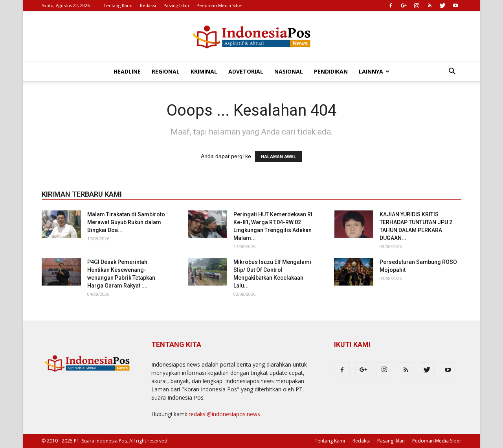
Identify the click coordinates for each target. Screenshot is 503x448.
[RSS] (429, 5)
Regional (166, 71)
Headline (127, 71)
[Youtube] (455, 5)
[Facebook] (391, 5)
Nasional (288, 71)
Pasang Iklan (176, 5)
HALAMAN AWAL (278, 156)
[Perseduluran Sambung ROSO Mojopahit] (353, 272)
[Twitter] (442, 5)
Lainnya (371, 71)
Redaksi (148, 5)
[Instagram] (416, 5)
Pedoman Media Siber (219, 5)
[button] (451, 72)
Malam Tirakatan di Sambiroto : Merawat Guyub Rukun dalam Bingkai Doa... (127, 222)
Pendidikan (331, 71)
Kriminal (204, 71)
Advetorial (245, 71)
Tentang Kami (117, 5)
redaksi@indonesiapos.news (224, 414)
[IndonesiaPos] (251, 37)
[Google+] (403, 5)
